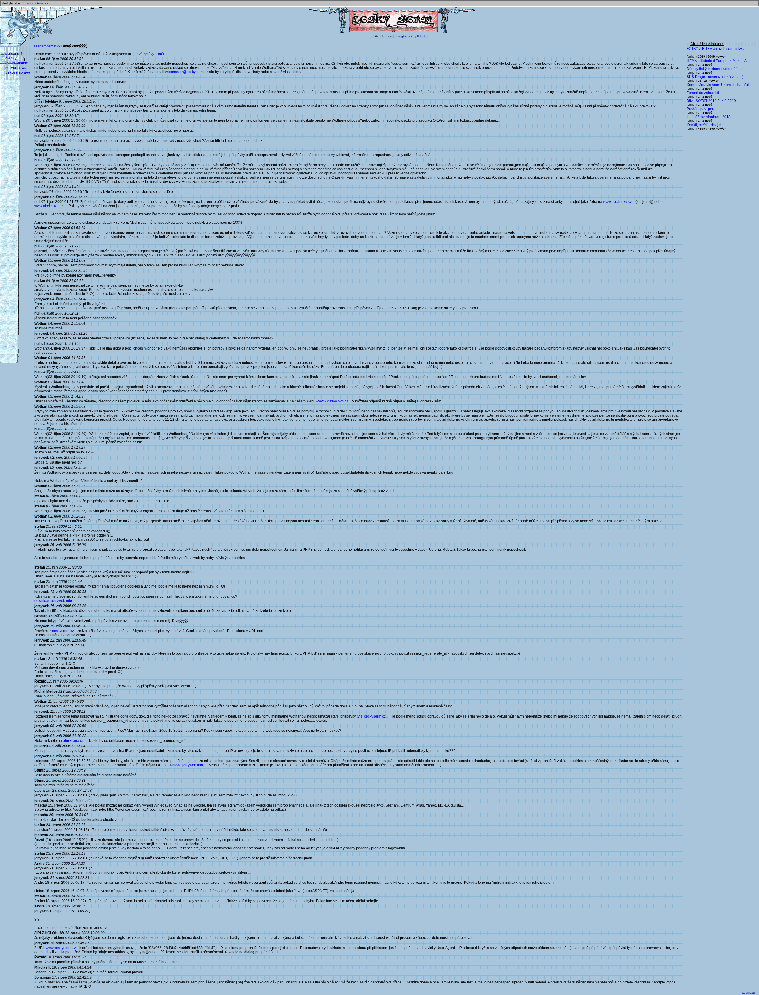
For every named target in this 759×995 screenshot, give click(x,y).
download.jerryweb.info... (54, 601)
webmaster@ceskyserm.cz (186, 72)
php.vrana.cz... (74, 741)
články (11, 58)
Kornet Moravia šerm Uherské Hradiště (718, 85)
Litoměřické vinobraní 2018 (709, 117)
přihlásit (420, 36)
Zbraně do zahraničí (703, 93)
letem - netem (16, 63)
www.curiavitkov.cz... (334, 401)
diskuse (12, 53)
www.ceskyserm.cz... (62, 948)
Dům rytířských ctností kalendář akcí (715, 69)
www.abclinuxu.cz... (618, 202)
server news (15, 68)
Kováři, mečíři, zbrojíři (704, 125)
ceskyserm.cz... (64, 631)
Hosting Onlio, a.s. (36, 3)
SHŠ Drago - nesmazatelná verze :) (715, 77)
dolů (160, 54)
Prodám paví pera (701, 109)
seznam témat (45, 46)
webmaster (749, 992)
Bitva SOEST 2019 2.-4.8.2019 (711, 101)
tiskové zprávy (17, 72)
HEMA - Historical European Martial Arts (718, 61)
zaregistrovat (404, 36)
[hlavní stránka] (393, 32)
